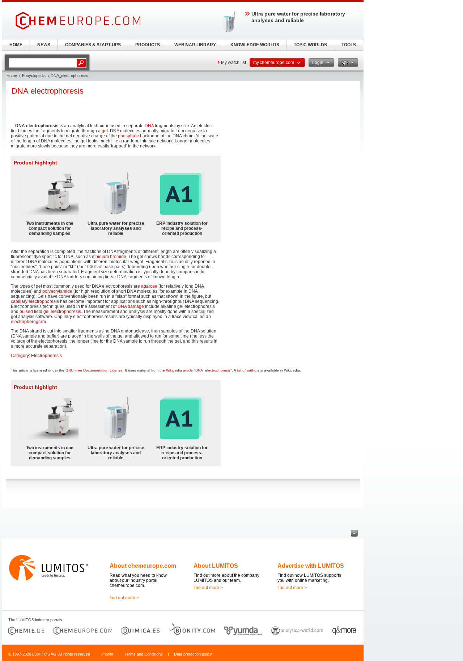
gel (105, 130)
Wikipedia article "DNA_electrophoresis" (199, 370)
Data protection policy (193, 654)
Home (12, 75)
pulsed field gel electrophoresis (50, 311)
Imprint (107, 654)
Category (20, 355)
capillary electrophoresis (35, 301)
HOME (15, 44)
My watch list (233, 62)
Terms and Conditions (143, 654)
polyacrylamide (57, 291)
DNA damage (131, 306)
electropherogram (28, 321)
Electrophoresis (46, 355)
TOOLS (348, 44)
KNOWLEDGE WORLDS (254, 44)
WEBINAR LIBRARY (195, 44)
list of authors (248, 370)
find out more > (124, 597)
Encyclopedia (34, 75)
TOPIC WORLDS (310, 44)
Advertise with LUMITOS (310, 566)
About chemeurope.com (143, 566)
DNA (149, 125)
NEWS (43, 44)
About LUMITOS (216, 566)
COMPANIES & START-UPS (93, 44)
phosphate (128, 135)
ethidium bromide (109, 256)
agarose (149, 286)
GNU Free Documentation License (94, 370)
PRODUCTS (147, 44)
